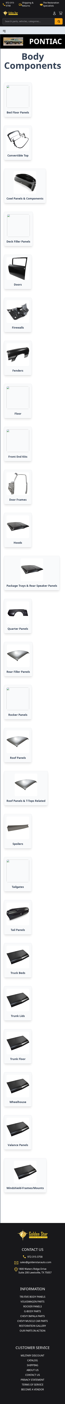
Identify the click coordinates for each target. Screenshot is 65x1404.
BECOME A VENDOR (32, 1389)
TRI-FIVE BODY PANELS (32, 1296)
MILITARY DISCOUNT (32, 1355)
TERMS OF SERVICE (32, 1384)
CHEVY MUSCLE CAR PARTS (32, 1321)
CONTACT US (32, 1375)
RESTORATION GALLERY (32, 1325)
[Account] (54, 13)
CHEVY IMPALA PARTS (32, 1316)
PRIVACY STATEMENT (32, 1379)
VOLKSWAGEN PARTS (32, 1301)
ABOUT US (33, 1370)
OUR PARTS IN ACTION (32, 1330)
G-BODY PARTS (32, 1311)
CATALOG (32, 1360)
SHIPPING (32, 1365)
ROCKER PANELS (32, 1306)
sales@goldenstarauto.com (35, 1262)
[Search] (59, 21)
